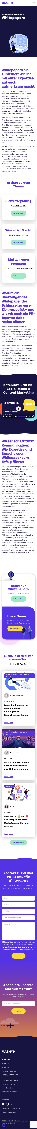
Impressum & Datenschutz (11, 1108)
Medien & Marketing (9, 1071)
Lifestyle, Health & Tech (10, 1075)
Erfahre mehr (18, 213)
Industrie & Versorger (9, 1092)
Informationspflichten (9, 1112)
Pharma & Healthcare (9, 1084)
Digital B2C (5, 1067)
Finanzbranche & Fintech (10, 1080)
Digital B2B (5, 1063)
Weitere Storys (18, 842)
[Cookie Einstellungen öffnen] (3, 1125)
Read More (8, 723)
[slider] (7, 416)
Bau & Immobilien (8, 1088)
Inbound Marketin (27, 140)
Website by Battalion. (9, 1123)
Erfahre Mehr (18, 599)
